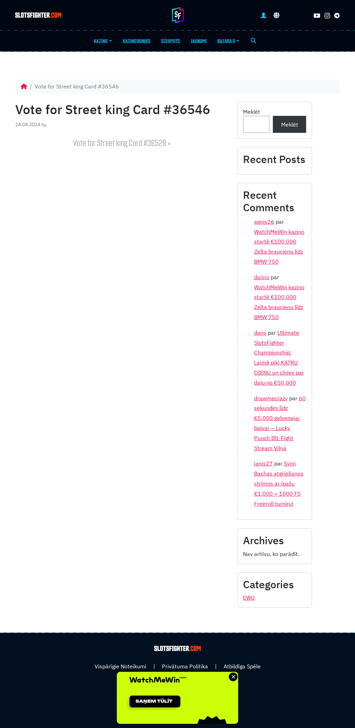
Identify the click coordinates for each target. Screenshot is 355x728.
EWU (249, 597)
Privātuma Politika (185, 666)
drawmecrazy (271, 398)
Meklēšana (253, 41)
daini (260, 332)
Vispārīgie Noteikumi (120, 666)
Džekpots (170, 41)
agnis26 (264, 221)
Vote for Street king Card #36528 (119, 143)
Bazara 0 (226, 41)
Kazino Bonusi (136, 41)
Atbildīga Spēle (242, 666)
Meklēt (251, 111)
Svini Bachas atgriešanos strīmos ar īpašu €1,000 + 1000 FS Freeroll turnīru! (278, 483)
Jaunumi (199, 41)
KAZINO (100, 41)
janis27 (263, 463)
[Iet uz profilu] (263, 15)
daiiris (261, 277)
